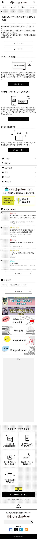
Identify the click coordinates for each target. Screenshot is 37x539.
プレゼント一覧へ (18, 150)
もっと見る (18, 273)
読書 (6, 172)
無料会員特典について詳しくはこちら (19, 499)
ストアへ (18, 119)
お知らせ (8, 182)
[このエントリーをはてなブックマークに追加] (21, 530)
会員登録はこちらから (19, 494)
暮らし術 (7, 163)
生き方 (7, 158)
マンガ (7, 177)
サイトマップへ (18, 49)
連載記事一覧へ (18, 84)
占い (25, 285)
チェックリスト (15, 285)
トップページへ (18, 43)
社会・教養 (8, 168)
